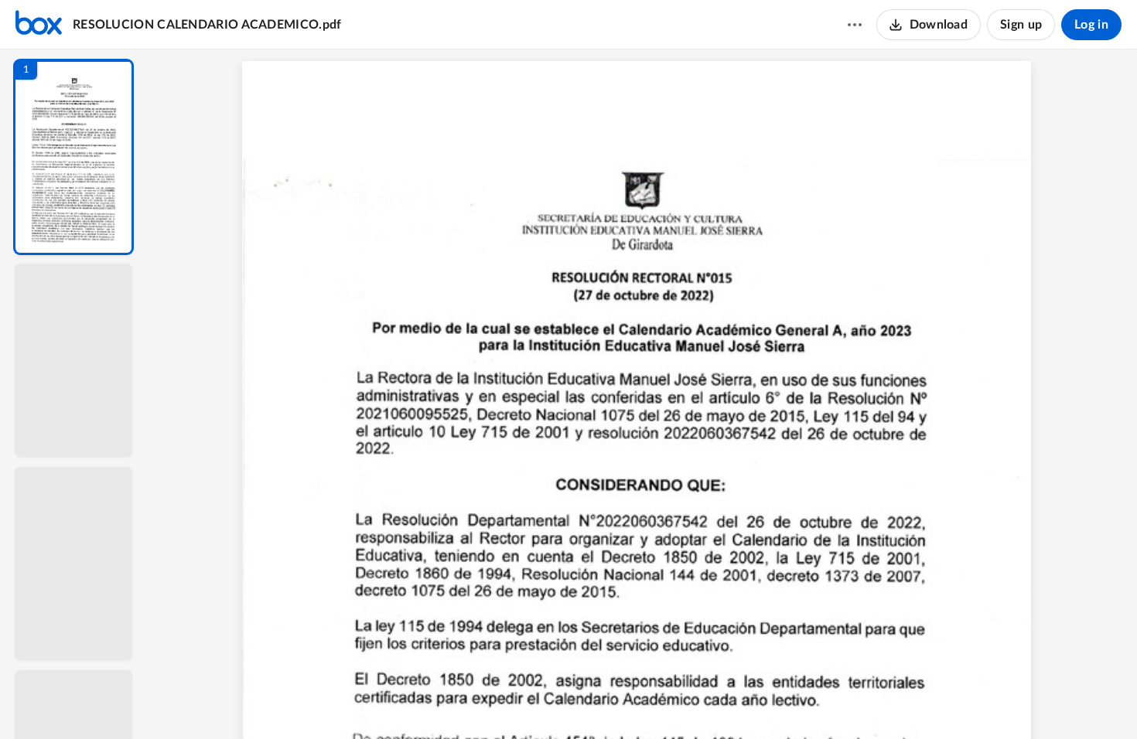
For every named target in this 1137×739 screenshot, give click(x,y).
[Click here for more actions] (854, 24)
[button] (73, 157)
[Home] (38, 24)
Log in (1091, 25)
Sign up (1021, 25)
